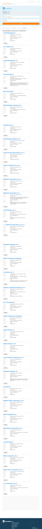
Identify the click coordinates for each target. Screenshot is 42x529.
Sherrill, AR (24, 28)
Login (38, 1)
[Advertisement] (16, 120)
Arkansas (19, 28)
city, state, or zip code (5, 21)
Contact (33, 1)
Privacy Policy (14, 526)
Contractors (5, 11)
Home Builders (13, 28)
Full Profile (5, 43)
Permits (9, 11)
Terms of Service (14, 525)
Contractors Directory (6, 28)
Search (21, 23)
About (29, 1)
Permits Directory (15, 524)
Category (4, 14)
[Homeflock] (7, 8)
